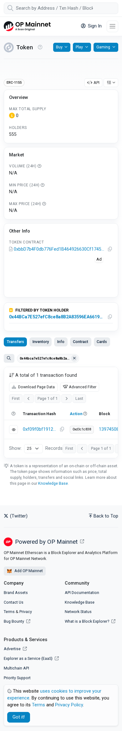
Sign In (94, 26)
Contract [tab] (80, 341)
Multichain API (16, 668)
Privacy (25, 611)
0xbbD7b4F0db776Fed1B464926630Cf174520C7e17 (60, 249)
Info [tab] (60, 341)
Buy (59, 47)
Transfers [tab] (15, 341)
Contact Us (13, 602)
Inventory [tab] (41, 341)
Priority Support (17, 677)
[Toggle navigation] (112, 26)
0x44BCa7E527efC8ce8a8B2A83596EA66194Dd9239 (57, 317)
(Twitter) (18, 516)
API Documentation (82, 592)
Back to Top (106, 516)
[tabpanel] (61, 412)
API (96, 82)
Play (79, 47)
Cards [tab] (102, 341)
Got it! (19, 717)
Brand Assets (16, 592)
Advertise (13, 648)
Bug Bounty (14, 621)
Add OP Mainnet (28, 570)
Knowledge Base (53, 483)
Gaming (103, 47)
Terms (9, 611)
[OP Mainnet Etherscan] (27, 26)
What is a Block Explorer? (87, 621)
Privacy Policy (69, 705)
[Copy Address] (110, 249)
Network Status (78, 611)
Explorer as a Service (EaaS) (28, 658)
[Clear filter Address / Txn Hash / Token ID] (74, 358)
